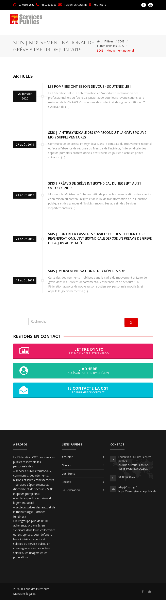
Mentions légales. (24, 594)
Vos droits (68, 474)
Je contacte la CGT (88, 390)
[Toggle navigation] (150, 19)
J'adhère (88, 370)
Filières (108, 41)
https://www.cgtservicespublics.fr (137, 491)
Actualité (67, 457)
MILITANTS (100, 4)
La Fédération (71, 490)
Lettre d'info (89, 351)
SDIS (121, 41)
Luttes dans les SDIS (110, 46)
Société (66, 482)
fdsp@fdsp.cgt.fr (76, 4)
